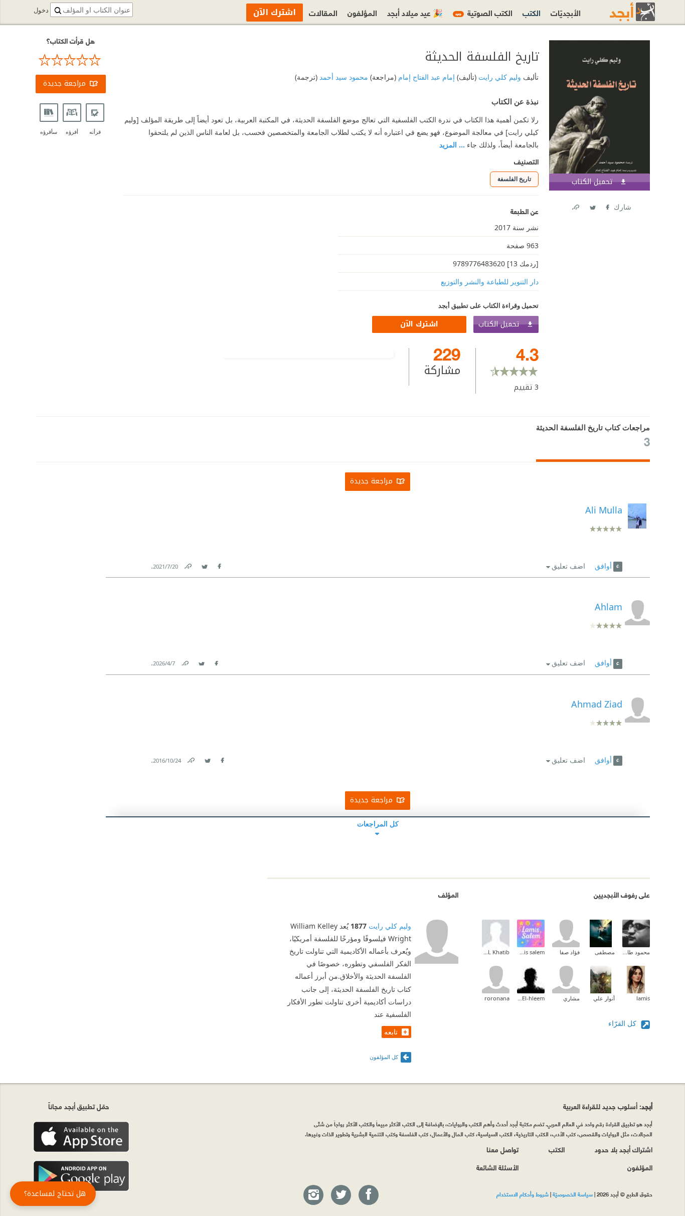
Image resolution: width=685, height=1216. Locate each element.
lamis (643, 998)
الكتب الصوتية (483, 12)
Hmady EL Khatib (495, 952)
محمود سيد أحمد (342, 77)
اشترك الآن (419, 324)
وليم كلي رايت (498, 77)
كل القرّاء (623, 1023)
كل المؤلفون (384, 1057)
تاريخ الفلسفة (514, 179)
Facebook (606, 205)
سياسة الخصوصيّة (573, 1194)
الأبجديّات (566, 12)
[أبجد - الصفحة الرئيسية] (620, 12)
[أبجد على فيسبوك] (368, 1195)
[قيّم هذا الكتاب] (71, 60)
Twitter (592, 205)
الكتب (532, 12)
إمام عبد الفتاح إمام (425, 77)
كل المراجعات (378, 823)
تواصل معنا (502, 1149)
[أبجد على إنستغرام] (312, 1195)
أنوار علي (604, 998)
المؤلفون (362, 12)
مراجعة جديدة (64, 83)
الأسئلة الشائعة (497, 1167)
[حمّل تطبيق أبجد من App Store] (81, 1137)
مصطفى (605, 952)
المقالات (323, 12)
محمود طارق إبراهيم (636, 952)
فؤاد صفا (570, 952)
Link (188, 564)
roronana (496, 998)
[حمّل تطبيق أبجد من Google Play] (81, 1176)
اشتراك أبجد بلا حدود (623, 1149)
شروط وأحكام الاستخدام (522, 1194)
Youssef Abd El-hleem (531, 998)
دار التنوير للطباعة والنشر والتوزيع (490, 281)
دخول (41, 10)
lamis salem (531, 952)
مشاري (571, 998)
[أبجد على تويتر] (340, 1195)
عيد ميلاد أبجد (415, 12)
